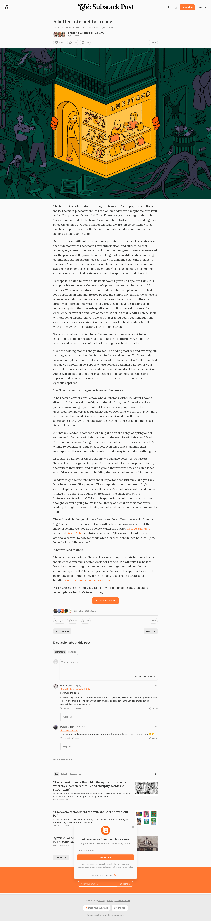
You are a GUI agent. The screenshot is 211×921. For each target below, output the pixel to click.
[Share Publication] (176, 7)
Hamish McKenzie (86, 33)
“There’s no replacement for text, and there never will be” (90, 813)
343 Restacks (90, 611)
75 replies (67, 717)
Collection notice (122, 900)
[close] (133, 827)
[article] (105, 792)
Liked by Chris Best (70, 730)
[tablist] (65, 652)
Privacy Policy (127, 866)
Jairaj (101, 33)
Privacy (101, 900)
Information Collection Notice (104, 866)
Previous (64, 631)
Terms (110, 900)
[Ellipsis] (156, 685)
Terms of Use (119, 864)
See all (59, 857)
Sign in (202, 7)
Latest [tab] (64, 774)
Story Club (73, 533)
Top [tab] (56, 774)
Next (148, 631)
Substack (63, 800)
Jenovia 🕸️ (65, 685)
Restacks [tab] (72, 652)
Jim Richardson (67, 726)
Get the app (119, 907)
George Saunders (138, 528)
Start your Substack (98, 907)
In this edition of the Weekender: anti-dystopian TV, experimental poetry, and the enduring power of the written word (91, 821)
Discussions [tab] (75, 774)
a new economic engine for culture (88, 580)
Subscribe (187, 7)
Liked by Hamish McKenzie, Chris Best (77, 689)
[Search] (169, 7)
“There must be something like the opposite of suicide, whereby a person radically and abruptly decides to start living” (90, 785)
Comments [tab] (60, 652)
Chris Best (72, 33)
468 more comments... (63, 759)
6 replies (67, 746)
